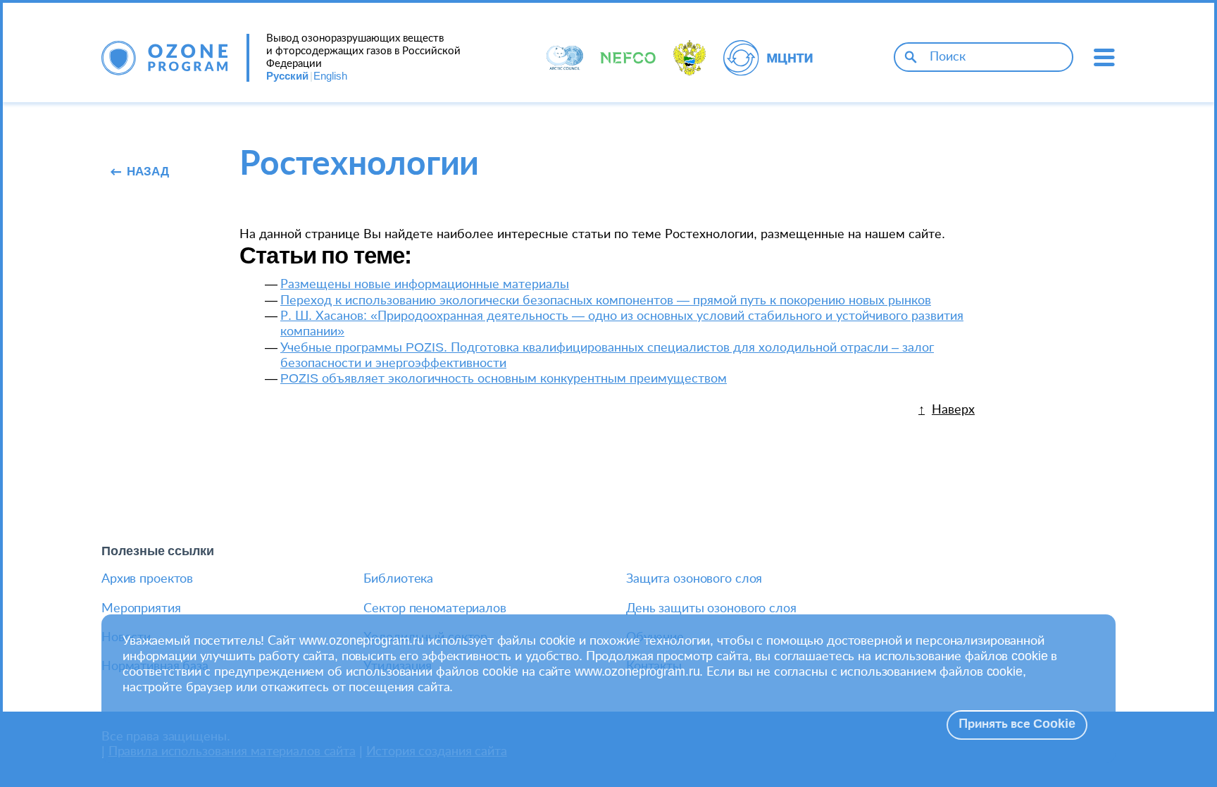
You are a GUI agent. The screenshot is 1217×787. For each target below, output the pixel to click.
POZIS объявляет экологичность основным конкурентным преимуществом (503, 378)
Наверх (953, 409)
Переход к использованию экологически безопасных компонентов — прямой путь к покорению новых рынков (605, 300)
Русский (287, 76)
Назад (148, 172)
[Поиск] (911, 57)
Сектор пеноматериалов (434, 608)
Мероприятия (141, 608)
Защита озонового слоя (694, 579)
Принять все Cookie (1017, 724)
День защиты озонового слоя (711, 608)
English (330, 76)
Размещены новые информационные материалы (424, 284)
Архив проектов (147, 579)
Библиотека (398, 579)
